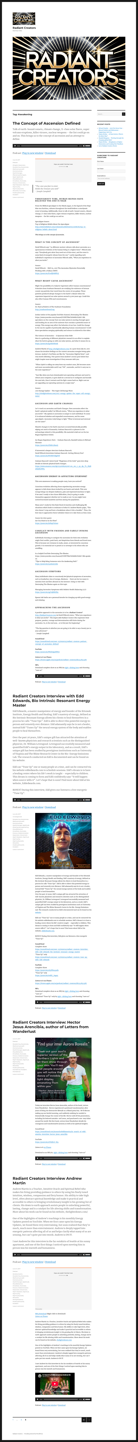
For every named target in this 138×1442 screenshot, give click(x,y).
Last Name (100, 168)
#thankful (16, 190)
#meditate (16, 181)
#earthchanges (17, 173)
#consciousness (17, 171)
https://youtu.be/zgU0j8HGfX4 (46, 592)
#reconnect (21, 183)
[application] (52, 146)
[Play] (15, 146)
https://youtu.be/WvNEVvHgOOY (47, 456)
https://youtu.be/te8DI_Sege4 (46, 975)
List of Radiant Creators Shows (108, 146)
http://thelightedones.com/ (59, 349)
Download (50, 153)
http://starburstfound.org (45, 309)
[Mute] (84, 146)
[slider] (88, 145)
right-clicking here (72, 668)
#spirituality (16, 187)
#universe (22, 190)
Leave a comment (18, 197)
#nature (15, 183)
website (38, 912)
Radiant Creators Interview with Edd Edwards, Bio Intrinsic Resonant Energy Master (51, 701)
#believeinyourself (18, 169)
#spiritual (26, 185)
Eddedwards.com (48, 931)
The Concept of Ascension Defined (46, 123)
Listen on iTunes (41, 1316)
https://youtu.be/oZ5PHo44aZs (47, 970)
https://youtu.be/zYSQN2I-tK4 (46, 1142)
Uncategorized (17, 816)
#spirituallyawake (18, 188)
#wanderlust (16, 1069)
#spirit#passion (17, 185)
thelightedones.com (64, 1340)
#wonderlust (16, 1071)
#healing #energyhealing (21, 827)
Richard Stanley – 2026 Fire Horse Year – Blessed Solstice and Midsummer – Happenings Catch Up (111, 130)
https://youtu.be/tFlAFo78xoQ (46, 445)
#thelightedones (18, 1299)
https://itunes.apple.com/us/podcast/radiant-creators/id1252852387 (61, 660)
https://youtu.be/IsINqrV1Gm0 (46, 523)
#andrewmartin (17, 1274)
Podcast (15, 162)
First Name (100, 161)
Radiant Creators (24, 27)
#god (14, 177)
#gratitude (20, 177)
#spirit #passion (17, 837)
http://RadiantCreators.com (45, 615)
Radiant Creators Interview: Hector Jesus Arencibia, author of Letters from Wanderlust (51, 1027)
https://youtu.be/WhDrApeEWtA (47, 652)
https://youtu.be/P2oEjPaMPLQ (47, 273)
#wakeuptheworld (18, 192)
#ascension (21, 165)
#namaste (23, 181)
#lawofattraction (18, 179)
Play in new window (32, 153)
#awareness (24, 167)
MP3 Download (40, 1314)
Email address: (101, 176)
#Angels (15, 165)
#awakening (16, 167)
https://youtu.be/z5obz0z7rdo (46, 564)
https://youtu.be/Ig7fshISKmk (46, 343)
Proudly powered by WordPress (33, 1434)
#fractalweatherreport (19, 175)
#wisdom (15, 194)
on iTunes (47, 1147)
